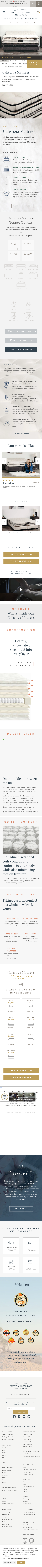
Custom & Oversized (29, 1437)
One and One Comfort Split (31, 1451)
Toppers (4, 1498)
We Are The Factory (28, 1454)
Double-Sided (19, 19)
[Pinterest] (28, 1416)
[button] (38, 12)
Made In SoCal (27, 1444)
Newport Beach (7, 1514)
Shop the (34, 64)
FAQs (24, 1467)
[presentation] (4, 461)
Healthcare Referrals (29, 1512)
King (3, 1450)
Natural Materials (28, 1449)
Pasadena (5, 1524)
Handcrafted (27, 1442)
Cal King (5, 1448)
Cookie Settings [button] (9, 1562)
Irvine (4, 1529)
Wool (3, 1480)
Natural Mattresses (31, 19)
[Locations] (39, 4)
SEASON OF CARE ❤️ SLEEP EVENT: (15, 3)
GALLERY (4, 63)
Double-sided (6, 1470)
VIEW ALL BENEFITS (20, 434)
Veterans (25, 1489)
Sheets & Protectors (8, 1503)
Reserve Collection (16, 23)
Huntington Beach (7, 1519)
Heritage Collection (8, 1437)
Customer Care (27, 1527)
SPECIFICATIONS (23, 63)
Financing (26, 1499)
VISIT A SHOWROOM (21, 561)
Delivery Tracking (28, 1474)
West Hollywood (7, 1526)
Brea (3, 1522)
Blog (24, 1482)
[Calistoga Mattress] (21, 984)
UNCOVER (13, 63)
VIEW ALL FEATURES (22, 206)
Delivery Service (27, 1472)
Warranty (25, 1494)
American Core (27, 1434)
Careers (25, 1496)
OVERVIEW (4, 61)
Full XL (4, 1455)
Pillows (4, 1501)
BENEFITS (22, 61)
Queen (4, 1452)
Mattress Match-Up (29, 1477)
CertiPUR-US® (27, 1501)
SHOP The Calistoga (21, 554)
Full (3, 1457)
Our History (26, 1479)
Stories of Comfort (28, 1487)
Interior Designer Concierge (31, 1456)
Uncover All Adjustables (9, 1490)
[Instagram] (19, 1416)
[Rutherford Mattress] (21, 464)
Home (5, 23)
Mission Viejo (6, 1512)
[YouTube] (24, 1416)
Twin (3, 1462)
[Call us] (33, 4)
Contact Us (26, 1525)
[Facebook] (14, 1416)
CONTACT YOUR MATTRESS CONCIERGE (21, 1112)
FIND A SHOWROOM (23, 349)
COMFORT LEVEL (14, 61)
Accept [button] (21, 1562)
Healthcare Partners (29, 1514)
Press (24, 1484)
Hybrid (4, 1472)
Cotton (4, 1482)
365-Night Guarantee (29, 1470)
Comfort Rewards (28, 1465)
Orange (4, 1517)
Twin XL (4, 1460)
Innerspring (5, 1475)
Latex (4, 1477)
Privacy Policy (27, 1504)
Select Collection (7, 1434)
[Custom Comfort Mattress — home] (21, 12)
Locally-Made (8, 19)
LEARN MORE (21, 1209)
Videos (25, 1491)
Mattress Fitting (28, 1446)
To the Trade (27, 1517)
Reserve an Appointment (30, 1530)
